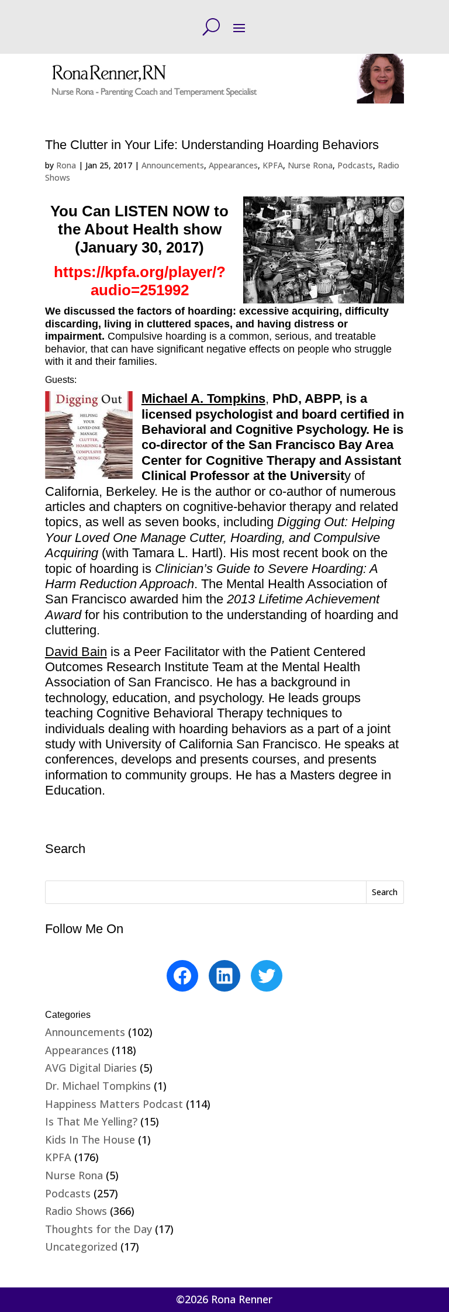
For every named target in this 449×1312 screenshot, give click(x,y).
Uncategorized (81, 1247)
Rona (66, 165)
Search (385, 891)
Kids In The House (90, 1140)
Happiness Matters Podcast (114, 1104)
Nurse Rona (310, 165)
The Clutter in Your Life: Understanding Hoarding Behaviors (212, 144)
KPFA (273, 165)
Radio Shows (76, 1211)
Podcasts (355, 165)
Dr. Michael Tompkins (98, 1086)
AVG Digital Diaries (91, 1068)
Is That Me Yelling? (91, 1121)
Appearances (233, 165)
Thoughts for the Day (98, 1229)
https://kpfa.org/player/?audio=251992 (140, 281)
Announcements (172, 165)
